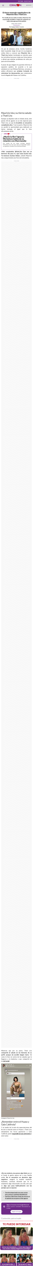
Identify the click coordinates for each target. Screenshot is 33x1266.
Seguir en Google (16, 1211)
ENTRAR (20, 1)
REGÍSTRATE (28, 1)
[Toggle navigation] (3, 5)
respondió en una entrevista (21, 1134)
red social (6, 1061)
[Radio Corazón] (15, 5)
